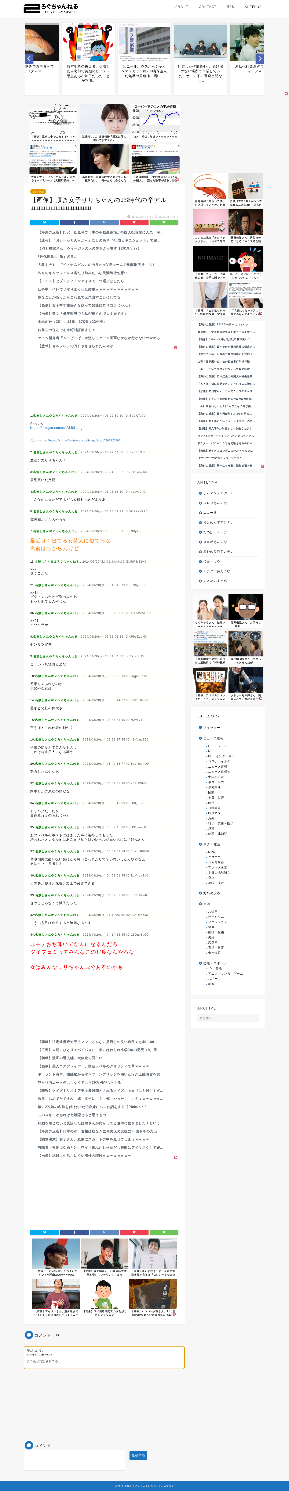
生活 (206, 904)
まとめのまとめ (215, 581)
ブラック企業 (217, 867)
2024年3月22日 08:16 (39, 1354)
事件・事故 (216, 782)
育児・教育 (216, 947)
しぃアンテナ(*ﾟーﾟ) (219, 493)
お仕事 (213, 911)
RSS (230, 7)
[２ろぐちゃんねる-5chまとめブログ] (51, 14)
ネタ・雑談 (38, 191)
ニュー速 (210, 512)
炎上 (211, 877)
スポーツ (214, 978)
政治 (211, 802)
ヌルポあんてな (215, 542)
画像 (211, 984)
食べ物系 (214, 952)
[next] (260, 59)
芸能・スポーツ (215, 963)
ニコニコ (214, 857)
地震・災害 (216, 797)
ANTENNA (253, 7)
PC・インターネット (223, 756)
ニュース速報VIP (220, 771)
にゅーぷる (211, 561)
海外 (211, 818)
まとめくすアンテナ (218, 522)
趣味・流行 (216, 883)
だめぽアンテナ (215, 532)
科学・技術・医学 (221, 823)
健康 (211, 927)
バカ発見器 (216, 862)
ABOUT (181, 7)
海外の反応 (211, 893)
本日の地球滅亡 (219, 872)
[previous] (29, 59)
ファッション (217, 922)
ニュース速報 (213, 738)
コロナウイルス (219, 761)
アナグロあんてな (216, 571)
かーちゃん (216, 916)
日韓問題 (214, 808)
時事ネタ (214, 813)
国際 (211, 792)
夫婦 (211, 937)
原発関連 (214, 787)
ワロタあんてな (215, 503)
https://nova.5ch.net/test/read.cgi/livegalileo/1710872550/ (80, 440)
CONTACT (207, 7)
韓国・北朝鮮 (217, 833)
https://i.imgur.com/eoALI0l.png (56, 428)
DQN (211, 851)
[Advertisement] (104, 380)
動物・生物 (216, 932)
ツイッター (211, 727)
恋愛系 (213, 942)
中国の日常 (216, 777)
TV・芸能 (215, 968)
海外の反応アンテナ (218, 551)
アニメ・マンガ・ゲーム (225, 973)
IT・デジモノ (217, 746)
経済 (211, 828)
